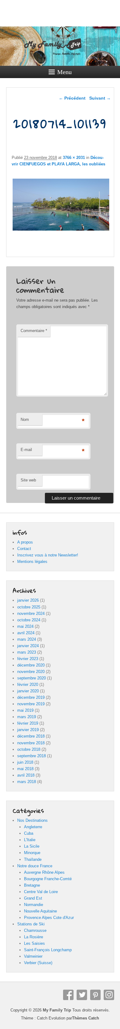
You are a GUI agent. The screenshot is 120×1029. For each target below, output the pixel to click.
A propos (25, 542)
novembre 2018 (31, 743)
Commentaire (34, 330)
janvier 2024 (28, 645)
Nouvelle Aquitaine (40, 911)
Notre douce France (34, 866)
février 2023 (27, 658)
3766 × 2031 (74, 157)
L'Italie (29, 839)
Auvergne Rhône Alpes (44, 872)
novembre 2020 (31, 671)
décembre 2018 (31, 736)
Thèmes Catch (85, 1018)
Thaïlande (33, 859)
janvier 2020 (28, 691)
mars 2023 (26, 652)
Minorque (32, 852)
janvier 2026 (28, 600)
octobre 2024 (28, 620)
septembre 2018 (31, 756)
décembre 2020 (31, 665)
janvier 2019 (28, 729)
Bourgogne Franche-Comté (48, 879)
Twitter (82, 995)
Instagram (109, 995)
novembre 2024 (31, 613)
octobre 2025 (28, 607)
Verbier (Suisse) (38, 962)
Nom (25, 419)
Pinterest (95, 995)
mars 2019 (26, 716)
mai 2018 (25, 768)
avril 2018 (25, 775)
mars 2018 (26, 781)
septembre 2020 (31, 678)
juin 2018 (25, 762)
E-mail (26, 449)
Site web (28, 480)
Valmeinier (33, 956)
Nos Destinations (32, 820)
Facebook (68, 995)
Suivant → (100, 98)
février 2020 (27, 684)
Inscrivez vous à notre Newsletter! (47, 555)
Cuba (28, 833)
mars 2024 (26, 639)
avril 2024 (25, 633)
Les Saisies (34, 943)
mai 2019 (25, 710)
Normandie (33, 904)
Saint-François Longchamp (48, 950)
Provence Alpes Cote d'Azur (49, 917)
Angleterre (33, 827)
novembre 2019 (31, 704)
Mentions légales (32, 561)
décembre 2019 (31, 697)
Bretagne (32, 885)
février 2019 (27, 723)
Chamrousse (35, 930)
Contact (24, 548)
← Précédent (72, 98)
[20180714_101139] (61, 230)
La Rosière (33, 937)
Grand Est (33, 898)
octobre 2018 (28, 749)
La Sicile (31, 846)
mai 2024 (25, 626)
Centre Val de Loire (41, 891)
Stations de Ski (31, 924)
